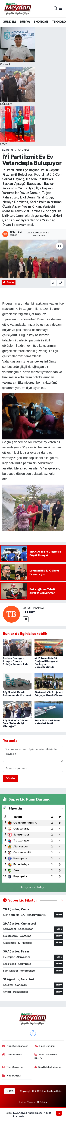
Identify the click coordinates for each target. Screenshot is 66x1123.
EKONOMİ (41, 21)
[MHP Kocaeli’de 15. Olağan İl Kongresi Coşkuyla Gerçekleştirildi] (48, 647)
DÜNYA (25, 21)
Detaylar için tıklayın (33, 887)
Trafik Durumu (14, 1054)
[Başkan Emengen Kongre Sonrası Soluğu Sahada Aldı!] (17, 647)
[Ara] (55, 8)
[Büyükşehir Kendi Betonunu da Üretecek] (17, 681)
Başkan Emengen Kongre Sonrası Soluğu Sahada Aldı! (15, 661)
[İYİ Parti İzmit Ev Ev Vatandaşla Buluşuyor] (33, 259)
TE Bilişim (29, 611)
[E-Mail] (26, 619)
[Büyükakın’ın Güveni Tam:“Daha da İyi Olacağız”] (17, 709)
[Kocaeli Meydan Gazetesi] (17, 9)
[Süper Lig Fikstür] (61, 900)
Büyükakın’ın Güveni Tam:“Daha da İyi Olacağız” (15, 723)
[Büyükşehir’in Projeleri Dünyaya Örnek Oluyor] (48, 681)
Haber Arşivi (14, 1075)
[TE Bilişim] (11, 614)
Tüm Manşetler (15, 1067)
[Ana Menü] (60, 8)
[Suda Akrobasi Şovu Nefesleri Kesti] (48, 709)
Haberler (7, 150)
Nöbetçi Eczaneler (17, 1046)
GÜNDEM (9, 21)
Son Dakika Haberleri (50, 1067)
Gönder (10, 778)
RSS (11, 1091)
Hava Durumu (47, 1046)
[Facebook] (33, 1033)
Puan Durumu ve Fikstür (45, 1056)
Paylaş (10, 282)
